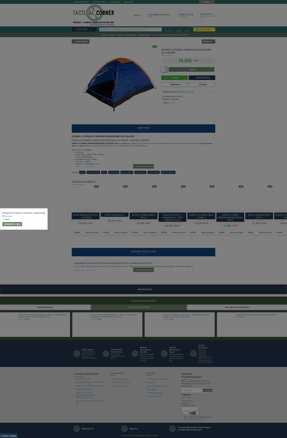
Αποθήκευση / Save (12, 224)
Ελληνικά (8, 216)
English (6, 219)
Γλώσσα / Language (8, 436)
